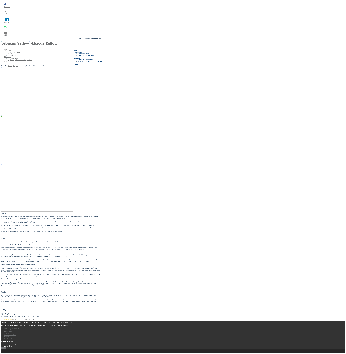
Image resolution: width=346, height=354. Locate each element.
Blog (75, 63)
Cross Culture (81, 56)
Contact (76, 64)
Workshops (77, 58)
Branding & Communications (86, 55)
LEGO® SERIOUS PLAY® (85, 59)
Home (75, 50)
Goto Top (3, 348)
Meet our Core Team (10, 335)
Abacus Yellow (78, 52)
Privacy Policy (8, 338)
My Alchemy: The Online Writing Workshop (90, 61)
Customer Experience (83, 53)
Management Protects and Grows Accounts (20, 319)
